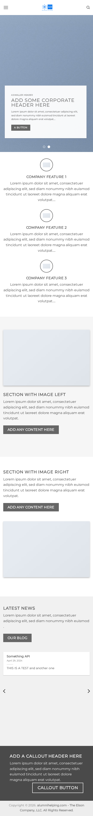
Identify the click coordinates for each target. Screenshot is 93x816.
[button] (5, 7)
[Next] (88, 691)
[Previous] (4, 691)
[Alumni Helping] (47, 7)
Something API (18, 656)
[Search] (88, 7)
